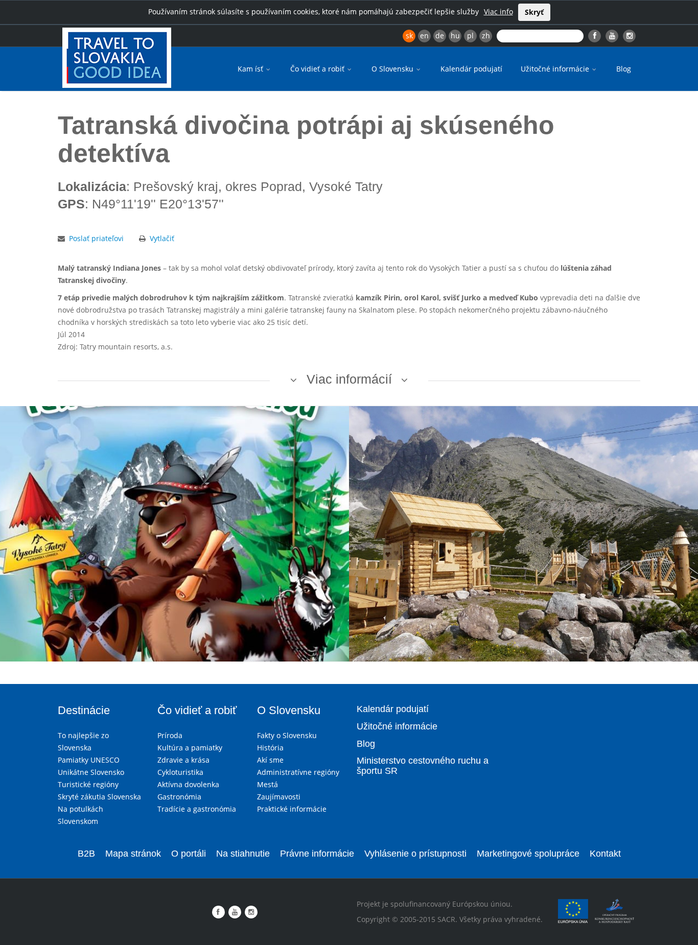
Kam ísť (251, 69)
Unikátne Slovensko (91, 772)
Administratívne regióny (298, 772)
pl (470, 35)
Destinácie (84, 710)
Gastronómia (179, 796)
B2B (86, 853)
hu (455, 35)
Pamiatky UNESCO (89, 760)
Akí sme (270, 760)
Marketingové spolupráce (528, 853)
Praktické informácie (292, 809)
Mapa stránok (133, 853)
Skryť (534, 12)
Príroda (169, 735)
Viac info (498, 11)
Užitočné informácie (556, 69)
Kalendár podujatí (471, 69)
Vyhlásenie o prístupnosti (415, 853)
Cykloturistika (180, 772)
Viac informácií (349, 379)
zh (486, 35)
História (270, 747)
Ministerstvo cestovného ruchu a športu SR (422, 765)
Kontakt (605, 853)
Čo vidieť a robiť (318, 69)
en (424, 35)
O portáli (188, 853)
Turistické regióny (88, 784)
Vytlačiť (162, 238)
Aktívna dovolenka (188, 784)
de (439, 35)
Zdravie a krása (183, 760)
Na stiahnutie (243, 853)
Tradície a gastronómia (196, 809)
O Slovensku (393, 69)
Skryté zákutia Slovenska (99, 796)
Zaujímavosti (278, 796)
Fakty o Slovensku (287, 735)
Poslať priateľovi (96, 238)
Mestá (267, 784)
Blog (623, 69)
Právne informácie (317, 853)
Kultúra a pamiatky (189, 747)
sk (409, 35)
